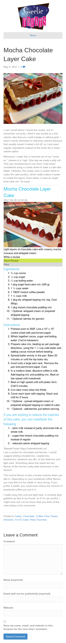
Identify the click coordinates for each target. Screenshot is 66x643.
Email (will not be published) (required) (27, 593)
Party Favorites (38, 519)
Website (8, 607)
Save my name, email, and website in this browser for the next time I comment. (28, 627)
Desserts (8, 519)
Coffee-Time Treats (46, 516)
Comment (9, 541)
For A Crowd (22, 519)
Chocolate (28, 516)
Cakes (18, 516)
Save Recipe (11, 260)
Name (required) (13, 579)
